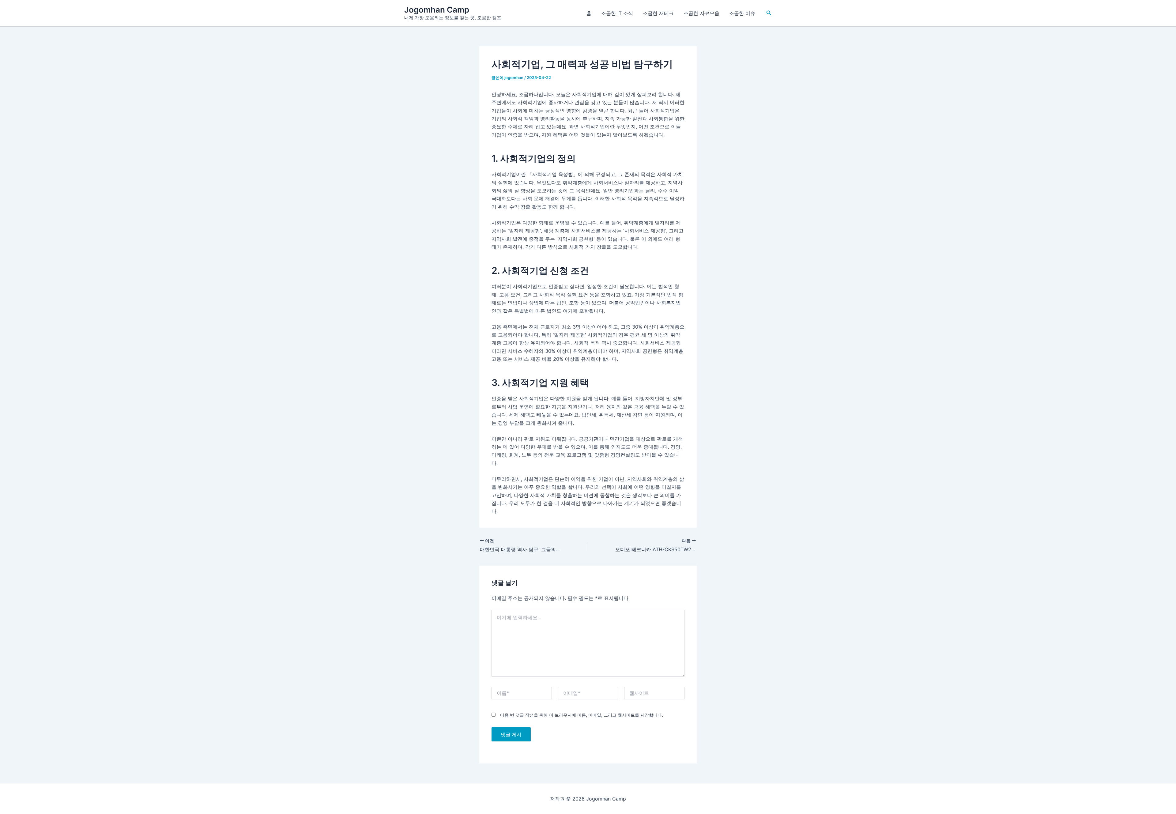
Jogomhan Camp (436, 9)
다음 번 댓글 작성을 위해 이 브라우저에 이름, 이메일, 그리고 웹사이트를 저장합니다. (581, 715)
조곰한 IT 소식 (617, 13)
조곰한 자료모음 (701, 13)
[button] (769, 13)
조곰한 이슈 (742, 13)
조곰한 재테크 (658, 13)
